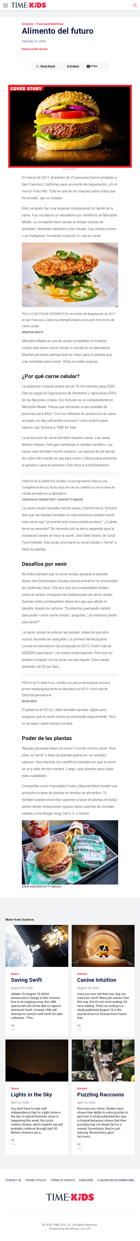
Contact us (13, 1180)
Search (135, 5)
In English (73, 66)
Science (27, 24)
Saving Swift (26, 980)
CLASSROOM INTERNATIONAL (116, 1180)
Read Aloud (47, 66)
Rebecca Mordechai (35, 49)
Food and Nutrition (50, 24)
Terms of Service (63, 1180)
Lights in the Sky (31, 1094)
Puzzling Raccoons (100, 1094)
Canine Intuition (96, 980)
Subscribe (86, 1180)
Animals (82, 973)
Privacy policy (35, 1180)
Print (94, 66)
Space (15, 973)
